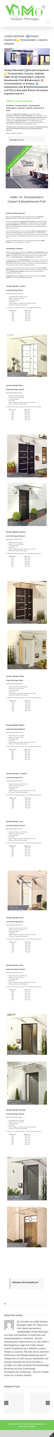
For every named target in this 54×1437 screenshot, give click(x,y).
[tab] (27, 199)
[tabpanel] (27, 730)
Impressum (41, 1424)
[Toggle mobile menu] (48, 22)
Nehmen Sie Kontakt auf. (25, 1282)
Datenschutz (23, 1426)
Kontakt (32, 1426)
